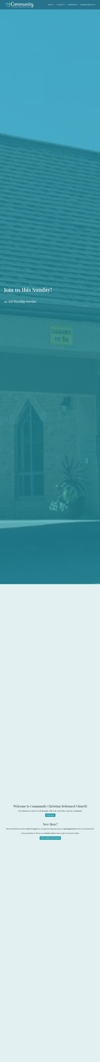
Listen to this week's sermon (50, 838)
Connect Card (49, 833)
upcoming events (69, 829)
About (50, 5)
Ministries (72, 5)
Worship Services (87, 5)
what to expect (32, 829)
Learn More (50, 815)
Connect (60, 5)
